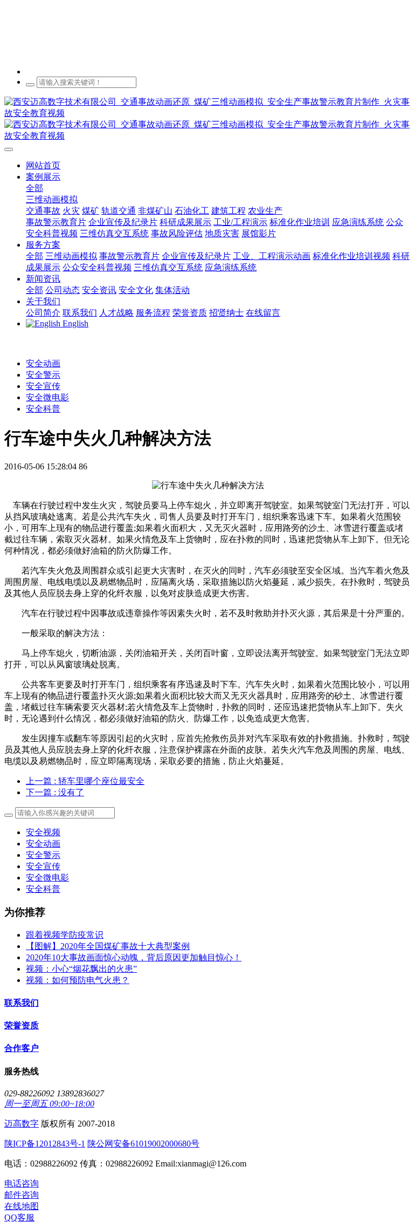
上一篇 (85, 781)
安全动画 (43, 363)
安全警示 (43, 374)
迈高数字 (21, 1123)
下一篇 (55, 792)
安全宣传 (43, 386)
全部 (34, 188)
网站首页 (43, 165)
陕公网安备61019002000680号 (143, 1143)
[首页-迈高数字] (207, 119)
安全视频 (43, 832)
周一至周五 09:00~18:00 (49, 1103)
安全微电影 (47, 397)
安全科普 (43, 408)
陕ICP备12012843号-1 (44, 1143)
